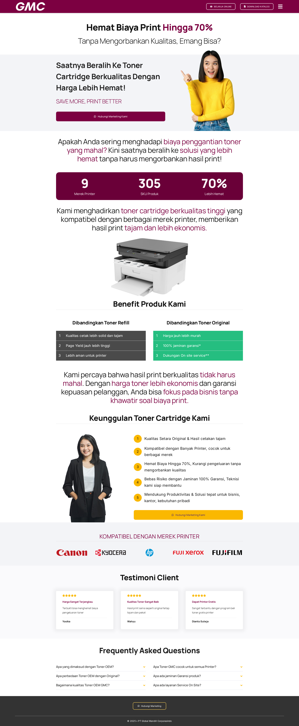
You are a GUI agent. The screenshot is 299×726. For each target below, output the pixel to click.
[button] (101, 667)
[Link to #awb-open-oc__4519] (280, 6)
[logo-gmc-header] (30, 2)
